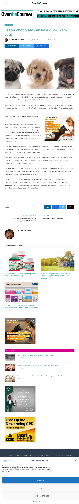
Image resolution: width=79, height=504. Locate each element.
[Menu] (6, 3)
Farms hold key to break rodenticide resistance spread (36, 355)
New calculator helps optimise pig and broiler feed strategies (38, 365)
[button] (76, 461)
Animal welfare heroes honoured (54, 218)
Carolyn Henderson (18, 40)
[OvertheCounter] (39, 3)
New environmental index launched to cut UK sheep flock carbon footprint (42, 376)
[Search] (73, 3)
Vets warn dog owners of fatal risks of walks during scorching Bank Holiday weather (56, 276)
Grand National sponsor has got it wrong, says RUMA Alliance (24, 219)
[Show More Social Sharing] (51, 46)
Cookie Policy (34, 501)
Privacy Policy (43, 501)
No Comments (43, 40)
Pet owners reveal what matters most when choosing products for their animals (21, 306)
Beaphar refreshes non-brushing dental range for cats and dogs (20, 275)
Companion (9, 25)
